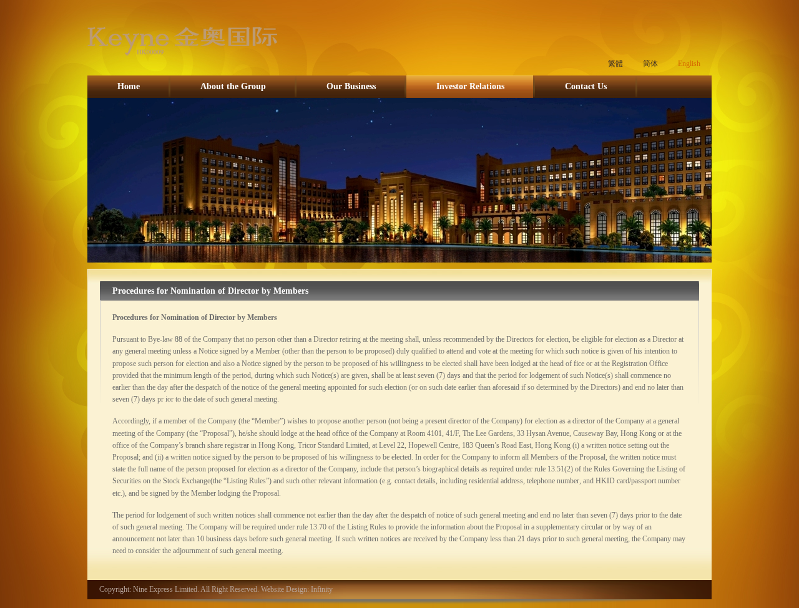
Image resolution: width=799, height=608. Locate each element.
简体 (650, 63)
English (689, 63)
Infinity (322, 589)
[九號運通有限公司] (182, 59)
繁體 (615, 63)
